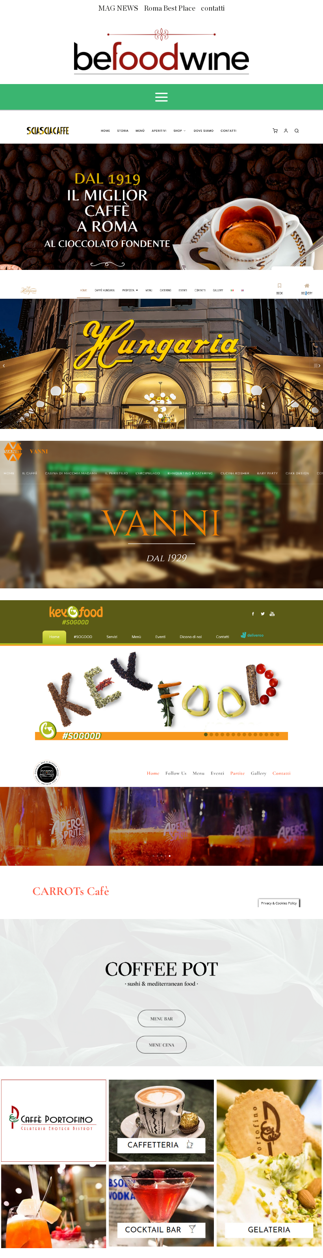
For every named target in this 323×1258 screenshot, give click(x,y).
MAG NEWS (118, 8)
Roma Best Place (169, 8)
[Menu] (161, 97)
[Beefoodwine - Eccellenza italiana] (161, 48)
